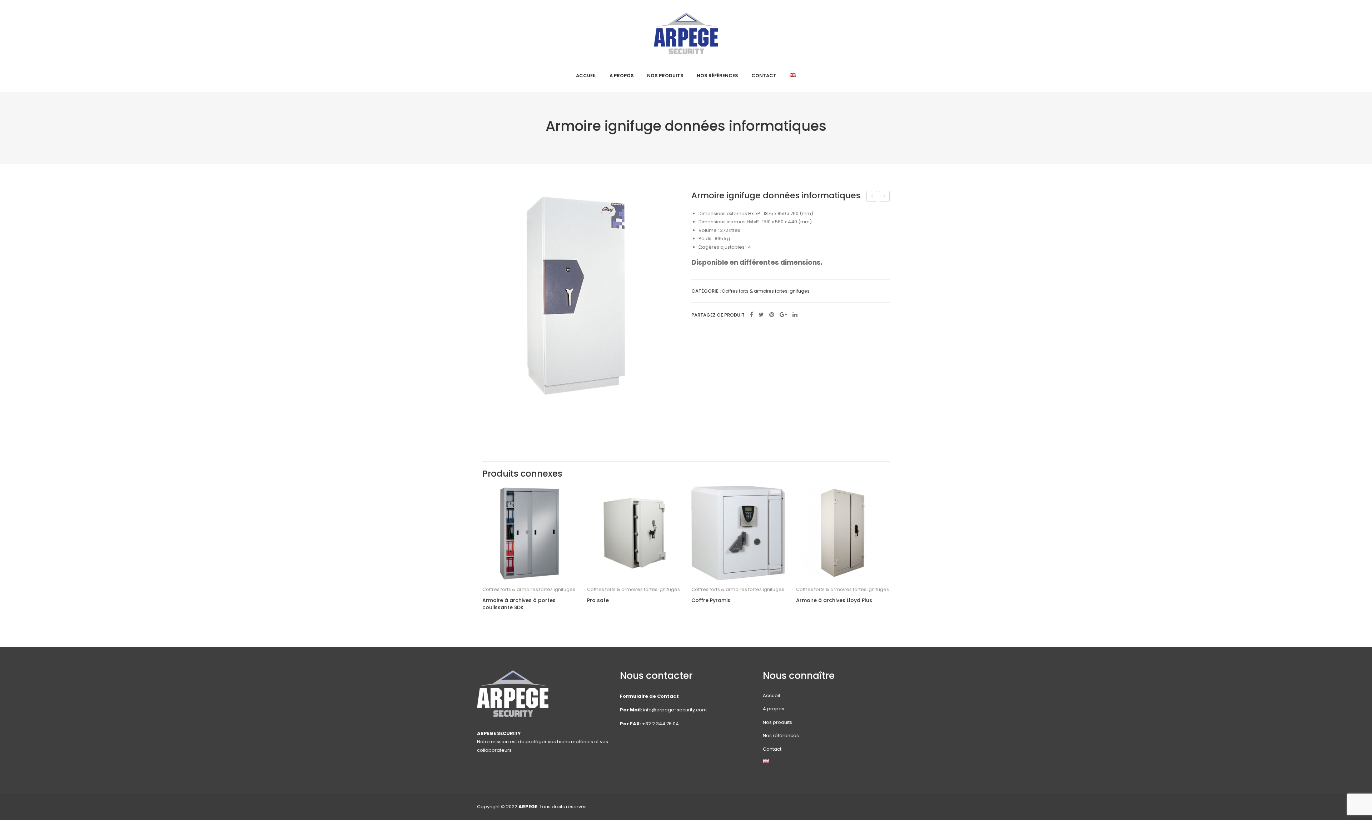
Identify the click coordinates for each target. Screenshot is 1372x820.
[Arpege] (686, 33)
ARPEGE (527, 806)
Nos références (781, 735)
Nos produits (777, 722)
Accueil (771, 695)
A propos (773, 708)
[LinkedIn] (794, 315)
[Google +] (783, 315)
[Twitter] (761, 315)
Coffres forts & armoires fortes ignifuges (766, 291)
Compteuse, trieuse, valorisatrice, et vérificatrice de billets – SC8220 (884, 197)
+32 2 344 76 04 (660, 723)
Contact (772, 749)
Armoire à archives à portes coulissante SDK (519, 604)
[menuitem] (586, 75)
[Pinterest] (771, 315)
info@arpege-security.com (675, 709)
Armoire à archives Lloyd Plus (834, 600)
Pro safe (598, 600)
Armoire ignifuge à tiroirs (872, 197)
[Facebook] (751, 315)
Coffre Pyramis (710, 600)
